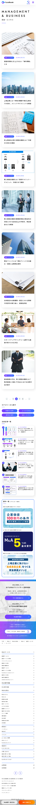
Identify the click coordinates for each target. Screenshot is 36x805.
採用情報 (4, 768)
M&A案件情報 (6, 683)
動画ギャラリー (6, 708)
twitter (20, 773)
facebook (15, 773)
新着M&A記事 (9, 410)
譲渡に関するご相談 (6, 754)
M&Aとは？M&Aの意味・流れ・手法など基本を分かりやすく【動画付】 (25, 430)
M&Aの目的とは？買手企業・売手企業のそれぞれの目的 (25, 476)
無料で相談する (27, 802)
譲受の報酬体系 (5, 677)
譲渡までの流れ (5, 663)
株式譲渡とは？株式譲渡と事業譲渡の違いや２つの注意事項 (25, 453)
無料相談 (28, 2)
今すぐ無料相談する (18, 598)
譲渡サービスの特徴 (6, 658)
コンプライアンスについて (8, 781)
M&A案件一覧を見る (9, 802)
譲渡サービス (5, 656)
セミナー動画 (5, 713)
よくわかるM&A (26, 410)
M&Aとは (4, 697)
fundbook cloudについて (8, 672)
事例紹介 (4, 726)
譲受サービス (5, 668)
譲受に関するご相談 (6, 756)
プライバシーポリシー (7, 790)
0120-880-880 (5, 748)
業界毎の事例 (9, 415)
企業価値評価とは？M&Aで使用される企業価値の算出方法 (25, 488)
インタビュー (5, 729)
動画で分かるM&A (6, 711)
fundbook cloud (6, 759)
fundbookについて (6, 742)
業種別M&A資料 (5, 720)
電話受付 (4, 746)
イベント (4, 734)
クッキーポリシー (6, 792)
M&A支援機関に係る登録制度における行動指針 (12, 778)
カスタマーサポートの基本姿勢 (9, 785)
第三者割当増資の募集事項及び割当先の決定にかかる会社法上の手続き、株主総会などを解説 (17, 221)
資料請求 (4, 715)
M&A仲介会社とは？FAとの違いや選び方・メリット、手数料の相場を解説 (26, 442)
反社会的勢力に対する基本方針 (9, 783)
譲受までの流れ (5, 675)
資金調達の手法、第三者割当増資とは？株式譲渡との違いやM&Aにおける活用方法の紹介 (18, 382)
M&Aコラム (5, 694)
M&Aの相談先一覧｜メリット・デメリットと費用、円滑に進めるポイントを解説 (25, 465)
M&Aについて (5, 740)
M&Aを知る (5, 690)
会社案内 (4, 722)
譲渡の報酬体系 (5, 665)
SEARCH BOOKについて (7, 679)
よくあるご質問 (6, 738)
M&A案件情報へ (18, 617)
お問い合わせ (5, 751)
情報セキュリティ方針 (7, 788)
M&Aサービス (6, 652)
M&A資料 (4, 718)
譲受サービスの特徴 (6, 670)
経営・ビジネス (9, 57)
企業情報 (4, 765)
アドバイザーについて (7, 661)
